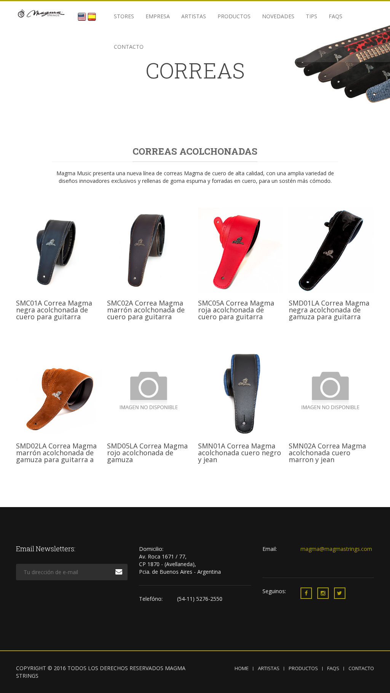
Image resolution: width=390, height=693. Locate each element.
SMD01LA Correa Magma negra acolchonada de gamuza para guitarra (329, 309)
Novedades (278, 16)
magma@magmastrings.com (336, 548)
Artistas (193, 16)
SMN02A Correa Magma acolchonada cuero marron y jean (327, 452)
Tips (311, 16)
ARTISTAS (269, 668)
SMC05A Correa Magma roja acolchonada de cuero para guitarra (236, 309)
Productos (234, 16)
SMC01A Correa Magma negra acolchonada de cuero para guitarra (54, 309)
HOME (242, 668)
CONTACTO (361, 668)
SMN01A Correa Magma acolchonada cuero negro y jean (239, 452)
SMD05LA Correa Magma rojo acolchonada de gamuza (147, 452)
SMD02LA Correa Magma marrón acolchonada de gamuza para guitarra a (56, 452)
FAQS (335, 16)
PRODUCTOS (303, 668)
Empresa (157, 16)
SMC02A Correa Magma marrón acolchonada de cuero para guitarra (146, 309)
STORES (124, 16)
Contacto (129, 46)
